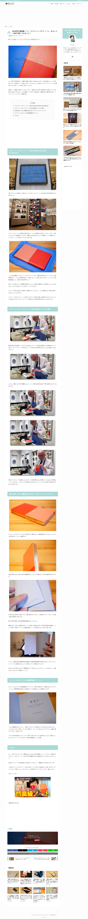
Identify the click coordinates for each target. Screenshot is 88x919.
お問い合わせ (53, 914)
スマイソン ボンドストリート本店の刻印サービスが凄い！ (30, 108)
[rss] (80, 0)
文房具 (10, 35)
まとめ (16, 115)
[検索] (82, 0)
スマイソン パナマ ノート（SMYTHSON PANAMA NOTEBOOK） (32, 105)
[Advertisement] (44, 16)
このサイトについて (36, 914)
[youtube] (78, 0)
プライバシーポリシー (45, 914)
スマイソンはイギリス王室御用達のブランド (26, 113)
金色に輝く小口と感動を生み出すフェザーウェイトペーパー (30, 110)
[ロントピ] (9, 3)
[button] (12, 850)
